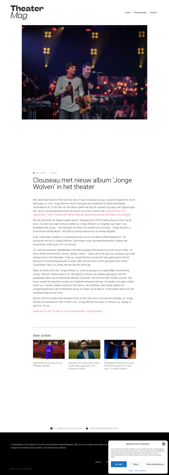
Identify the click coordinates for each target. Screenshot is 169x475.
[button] (163, 444)
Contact (153, 12)
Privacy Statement (140, 470)
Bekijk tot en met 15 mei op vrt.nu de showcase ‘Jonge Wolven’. (68, 311)
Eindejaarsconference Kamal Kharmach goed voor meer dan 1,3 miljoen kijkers (119, 366)
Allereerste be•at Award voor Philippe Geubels (47, 364)
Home (128, 12)
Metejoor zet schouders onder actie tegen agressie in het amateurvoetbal (84, 366)
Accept (118, 464)
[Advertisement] (84, 141)
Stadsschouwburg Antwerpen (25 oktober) (107, 214)
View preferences (155, 464)
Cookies (130, 470)
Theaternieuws (140, 12)
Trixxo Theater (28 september (63, 214)
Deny (135, 464)
